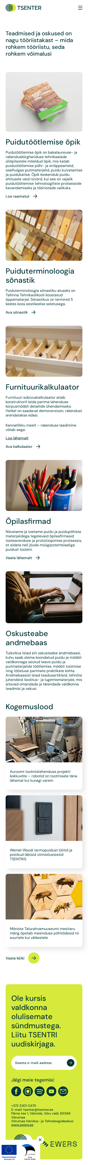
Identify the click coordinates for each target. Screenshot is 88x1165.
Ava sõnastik (17, 312)
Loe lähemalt (17, 438)
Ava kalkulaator (19, 446)
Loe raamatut (17, 196)
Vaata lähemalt (19, 557)
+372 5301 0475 (23, 1106)
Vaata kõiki (15, 958)
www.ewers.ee (22, 1125)
